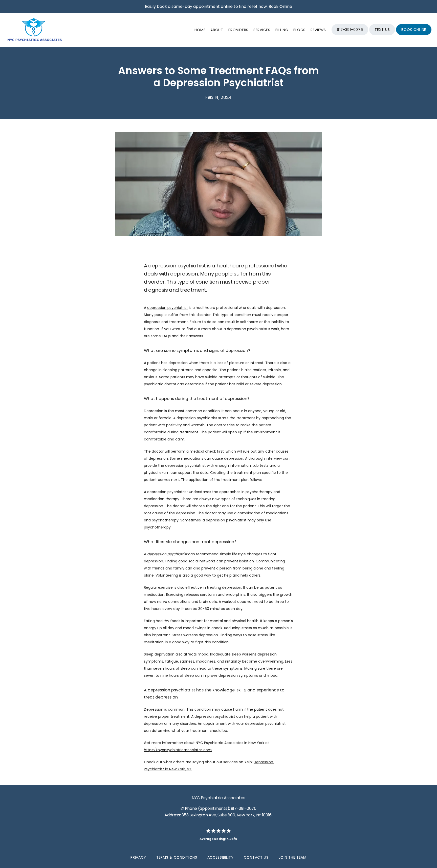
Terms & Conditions (176, 857)
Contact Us (256, 857)
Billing (281, 29)
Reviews (318, 29)
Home (199, 29)
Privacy (138, 857)
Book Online (280, 6)
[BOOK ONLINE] (414, 34)
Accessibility (220, 857)
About (216, 29)
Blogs (299, 29)
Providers (238, 29)
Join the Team (293, 857)
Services (261, 29)
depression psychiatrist (167, 307)
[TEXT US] (382, 34)
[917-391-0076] (350, 34)
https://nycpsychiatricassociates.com (178, 749)
